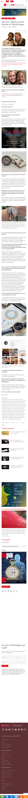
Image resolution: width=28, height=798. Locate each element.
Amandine (4, 27)
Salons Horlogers (5, 760)
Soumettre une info (5, 783)
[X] (5, 591)
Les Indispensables (5, 753)
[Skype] (16, 591)
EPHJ (3, 757)
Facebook (14, 64)
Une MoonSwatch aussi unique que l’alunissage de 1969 (17, 458)
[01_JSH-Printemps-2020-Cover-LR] (14, 568)
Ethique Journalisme (5, 747)
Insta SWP (16, 63)
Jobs (2, 790)
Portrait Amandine (7, 63)
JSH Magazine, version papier (7, 764)
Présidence (4, 787)
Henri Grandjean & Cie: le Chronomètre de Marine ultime (17, 441)
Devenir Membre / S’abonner (7, 784)
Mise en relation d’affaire (6, 791)
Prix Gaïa (3, 758)
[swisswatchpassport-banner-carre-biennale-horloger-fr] (14, 494)
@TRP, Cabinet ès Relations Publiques (9, 770)
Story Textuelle (4, 743)
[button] (2, 1)
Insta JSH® (22, 63)
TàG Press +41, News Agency (7, 776)
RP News (3, 754)
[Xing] (25, 729)
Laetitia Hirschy (10, 94)
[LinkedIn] (3, 591)
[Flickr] (22, 729)
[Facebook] (11, 591)
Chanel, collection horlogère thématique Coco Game (16, 466)
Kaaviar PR (4, 95)
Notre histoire (4, 739)
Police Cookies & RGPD (6, 746)
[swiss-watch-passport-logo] (14, 5)
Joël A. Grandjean (5, 740)
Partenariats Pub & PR (6, 786)
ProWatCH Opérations (6, 774)
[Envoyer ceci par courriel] (3, 423)
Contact (3, 741)
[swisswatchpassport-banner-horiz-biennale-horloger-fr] (14, 12)
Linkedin (4, 66)
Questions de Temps (5, 761)
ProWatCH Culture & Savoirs (7, 773)
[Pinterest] (18, 729)
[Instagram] (8, 591)
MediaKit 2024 (4, 788)
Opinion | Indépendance (6, 756)
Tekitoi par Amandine (6, 763)
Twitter (20, 64)
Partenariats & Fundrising (6, 744)
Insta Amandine (6, 64)
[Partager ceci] (6, 423)
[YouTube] (15, 729)
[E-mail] (14, 591)
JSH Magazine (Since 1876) (7, 771)
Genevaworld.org (5, 777)
